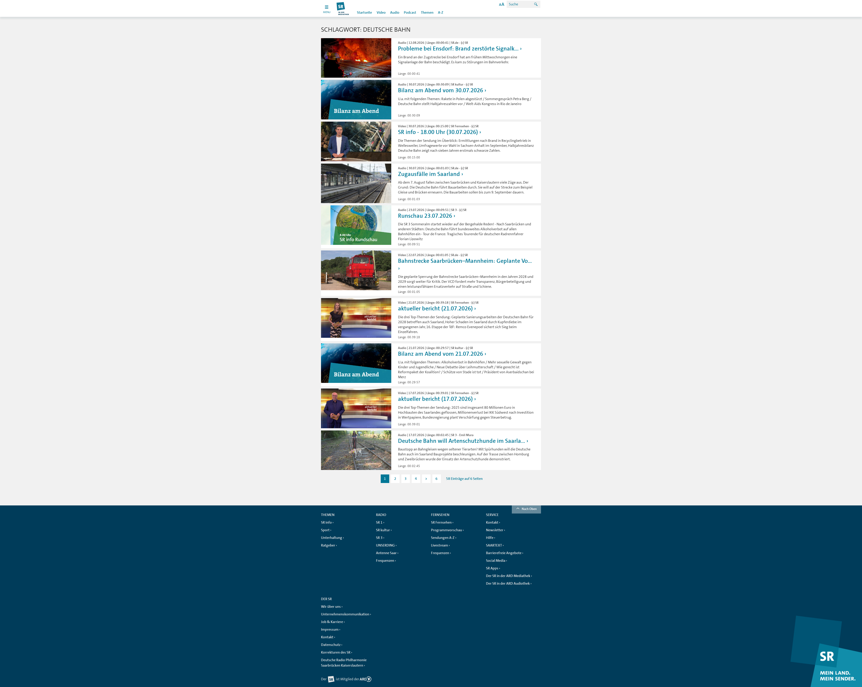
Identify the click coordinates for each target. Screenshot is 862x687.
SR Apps (492, 568)
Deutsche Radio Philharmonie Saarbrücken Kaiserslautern (344, 663)
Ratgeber (328, 545)
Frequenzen (385, 560)
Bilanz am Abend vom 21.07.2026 (440, 354)
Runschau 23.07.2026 (425, 215)
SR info (326, 522)
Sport (325, 530)
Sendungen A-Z (443, 538)
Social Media (495, 560)
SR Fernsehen (441, 522)
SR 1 (379, 522)
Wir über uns (331, 606)
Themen (427, 12)
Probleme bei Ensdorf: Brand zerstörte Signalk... (458, 48)
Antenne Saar (386, 553)
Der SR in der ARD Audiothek (508, 583)
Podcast (410, 12)
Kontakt (492, 522)
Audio (394, 12)
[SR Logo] (342, 8)
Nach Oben (529, 509)
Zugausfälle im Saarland (429, 174)
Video (381, 12)
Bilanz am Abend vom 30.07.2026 (440, 90)
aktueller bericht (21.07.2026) (435, 308)
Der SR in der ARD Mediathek (508, 576)
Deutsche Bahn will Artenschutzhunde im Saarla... (461, 441)
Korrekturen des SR (335, 652)
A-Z (440, 12)
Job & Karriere (332, 622)
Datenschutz (331, 645)
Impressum (330, 629)
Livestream (439, 545)
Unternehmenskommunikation (345, 614)
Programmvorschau (446, 530)
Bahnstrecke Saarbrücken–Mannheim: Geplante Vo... (465, 261)
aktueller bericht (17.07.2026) (435, 399)
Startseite (364, 12)
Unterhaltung (331, 538)
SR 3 (379, 538)
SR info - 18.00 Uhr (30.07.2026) (438, 132)
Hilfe (489, 538)
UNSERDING (385, 545)
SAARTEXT (494, 545)
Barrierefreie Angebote (503, 553)
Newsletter (494, 530)
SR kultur (383, 530)
